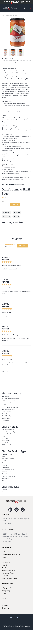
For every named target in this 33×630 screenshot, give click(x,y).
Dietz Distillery (5, 441)
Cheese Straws (5, 478)
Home (3, 15)
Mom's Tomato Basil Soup (11, 15)
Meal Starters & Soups (8, 469)
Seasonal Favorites (6, 412)
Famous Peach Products (8, 403)
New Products (5, 396)
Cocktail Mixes (5, 474)
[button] (30, 8)
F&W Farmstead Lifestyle (8, 401)
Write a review (22, 246)
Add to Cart (15, 205)
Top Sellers (4, 405)
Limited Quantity (6, 416)
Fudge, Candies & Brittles (8, 476)
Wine (3, 480)
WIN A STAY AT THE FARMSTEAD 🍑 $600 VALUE (16, 2)
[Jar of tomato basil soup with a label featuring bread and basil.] (5, 52)
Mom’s (3, 436)
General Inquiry (6, 608)
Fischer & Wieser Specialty (9, 430)
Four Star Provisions (7, 434)
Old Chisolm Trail (6, 445)
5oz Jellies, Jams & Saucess (9, 461)
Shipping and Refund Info (9, 588)
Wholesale (5, 605)
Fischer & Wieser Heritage (8, 432)
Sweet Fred (5, 443)
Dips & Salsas (5, 463)
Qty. (3, 201)
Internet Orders (6, 603)
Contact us (5, 490)
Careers (4, 593)
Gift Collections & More (8, 409)
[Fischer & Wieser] (16, 502)
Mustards (4, 465)
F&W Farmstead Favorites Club (10, 407)
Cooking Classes (6, 418)
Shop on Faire (5, 492)
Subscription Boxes (7, 454)
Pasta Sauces (5, 467)
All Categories (5, 420)
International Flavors (7, 472)
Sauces (3, 456)
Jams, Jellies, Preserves (8, 458)
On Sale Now (5, 414)
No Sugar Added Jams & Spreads (10, 398)
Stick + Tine (5, 438)
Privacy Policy (6, 590)
